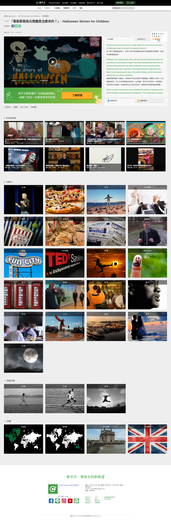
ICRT (74, 8)
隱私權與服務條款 (109, 497)
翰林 (81, 8)
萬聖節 (16, 107)
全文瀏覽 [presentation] (110, 39)
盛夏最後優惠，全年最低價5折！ (28, 80)
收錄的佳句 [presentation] (113, 100)
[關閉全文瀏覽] (168, 94)
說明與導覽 (107, 499)
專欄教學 (66, 8)
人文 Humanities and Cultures (29, 16)
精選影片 (48, 8)
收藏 (7, 21)
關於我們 (97, 500)
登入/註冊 (130, 3)
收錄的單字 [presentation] (143, 100)
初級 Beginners (9, 16)
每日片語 (87, 500)
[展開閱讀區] (103, 39)
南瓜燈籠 (33, 107)
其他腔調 (45, 16)
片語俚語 (57, 8)
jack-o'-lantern (24, 107)
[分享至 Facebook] (13, 26)
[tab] (120, 39)
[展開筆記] (168, 100)
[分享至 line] (16, 26)
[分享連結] (19, 26)
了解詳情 (77, 95)
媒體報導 (97, 502)
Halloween (8, 107)
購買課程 (120, 3)
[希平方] (41, 3)
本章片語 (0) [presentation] (141, 39)
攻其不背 (87, 497)
